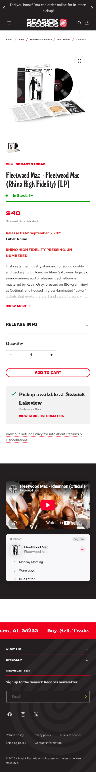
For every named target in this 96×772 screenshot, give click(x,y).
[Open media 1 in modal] (79, 61)
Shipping (10, 221)
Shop (21, 39)
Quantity (14, 343)
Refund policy (15, 735)
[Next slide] (79, 92)
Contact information (48, 743)
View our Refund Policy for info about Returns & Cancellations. (44, 437)
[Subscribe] (85, 696)
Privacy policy (42, 735)
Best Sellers (63, 39)
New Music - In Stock (41, 39)
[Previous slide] (16, 92)
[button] (9, 22)
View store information (41, 416)
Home (9, 39)
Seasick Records (27, 758)
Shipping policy (16, 743)
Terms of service (70, 735)
